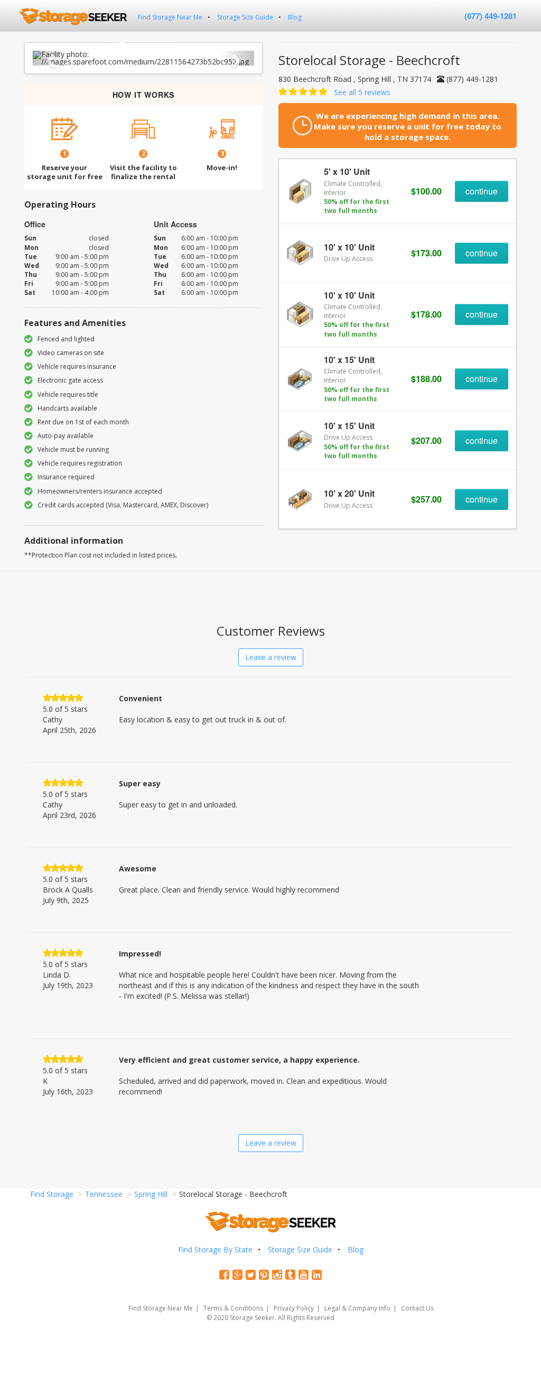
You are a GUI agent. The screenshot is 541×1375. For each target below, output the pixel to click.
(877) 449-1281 (490, 16)
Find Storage (51, 1194)
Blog (295, 17)
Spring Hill (150, 1194)
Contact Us (417, 1308)
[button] (49, 58)
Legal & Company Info (357, 1308)
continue (481, 191)
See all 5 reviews (362, 92)
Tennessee (104, 1194)
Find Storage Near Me (170, 17)
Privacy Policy (294, 1308)
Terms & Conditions (233, 1308)
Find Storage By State (215, 1249)
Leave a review (270, 657)
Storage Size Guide (245, 17)
